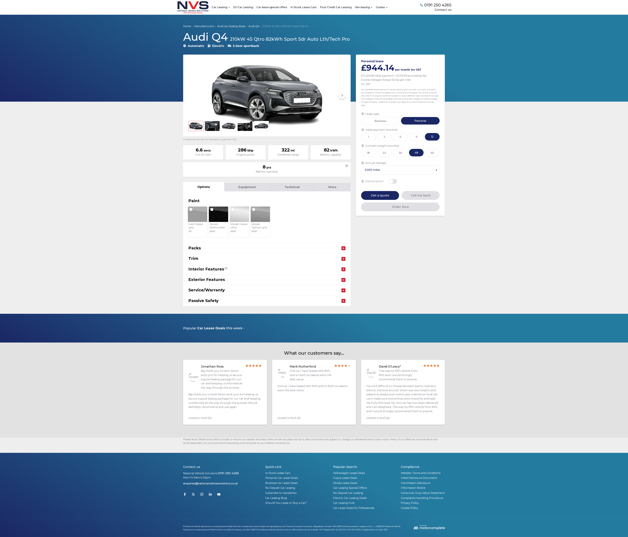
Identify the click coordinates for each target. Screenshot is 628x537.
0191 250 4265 (228, 473)
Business (380, 120)
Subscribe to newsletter (281, 493)
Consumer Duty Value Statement (423, 493)
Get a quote (380, 195)
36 (400, 152)
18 (368, 152)
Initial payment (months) (381, 129)
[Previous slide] (191, 95)
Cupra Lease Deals (345, 477)
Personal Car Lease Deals (281, 477)
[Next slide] (342, 95)
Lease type (372, 113)
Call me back (421, 195)
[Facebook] (185, 495)
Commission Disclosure (415, 483)
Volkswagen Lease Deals (349, 473)
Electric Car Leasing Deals (349, 498)
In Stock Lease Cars (303, 7)
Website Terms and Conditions (420, 473)
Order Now (400, 207)
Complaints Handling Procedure (422, 498)
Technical (292, 187)
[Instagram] (202, 495)
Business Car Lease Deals (281, 483)
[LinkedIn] (210, 495)
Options (203, 187)
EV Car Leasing (243, 7)
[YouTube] (219, 495)
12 (432, 136)
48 (416, 152)
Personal (420, 120)
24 (384, 152)
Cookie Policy (409, 508)
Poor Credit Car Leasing (336, 7)
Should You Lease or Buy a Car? (286, 502)
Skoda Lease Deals (345, 483)
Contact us (443, 10)
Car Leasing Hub (344, 502)
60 (432, 152)
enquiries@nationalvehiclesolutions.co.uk (210, 483)
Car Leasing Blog (276, 498)
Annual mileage (375, 163)
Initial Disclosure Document (419, 477)
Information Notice (413, 487)
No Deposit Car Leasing (280, 487)
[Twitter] (193, 495)
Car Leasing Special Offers (350, 487)
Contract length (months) (382, 145)
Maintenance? (374, 181)
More (332, 187)
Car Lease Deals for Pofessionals (353, 508)
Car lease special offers (271, 7)
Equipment (247, 187)
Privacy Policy (410, 502)
